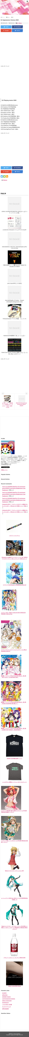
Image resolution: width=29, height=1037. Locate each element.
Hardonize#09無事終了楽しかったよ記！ (14, 335)
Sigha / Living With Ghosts (14, 986)
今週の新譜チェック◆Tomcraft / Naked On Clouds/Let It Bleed (14, 265)
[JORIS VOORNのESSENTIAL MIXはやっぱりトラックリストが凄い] (14, 204)
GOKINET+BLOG (6, 996)
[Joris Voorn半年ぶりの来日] (14, 276)
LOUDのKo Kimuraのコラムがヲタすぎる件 (14, 229)
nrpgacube (4, 2)
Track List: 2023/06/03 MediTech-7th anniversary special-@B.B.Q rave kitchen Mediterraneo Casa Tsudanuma (13, 488)
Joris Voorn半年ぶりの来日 (14, 283)
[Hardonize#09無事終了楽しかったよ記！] (14, 328)
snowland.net (5, 1002)
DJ (17, 23)
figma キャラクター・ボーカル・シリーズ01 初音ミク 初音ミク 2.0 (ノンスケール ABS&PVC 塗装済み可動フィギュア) (14, 928)
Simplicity (18, 1033)
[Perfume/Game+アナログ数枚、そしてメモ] (14, 311)
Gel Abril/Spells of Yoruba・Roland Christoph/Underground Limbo (14, 301)
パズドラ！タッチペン (14, 535)
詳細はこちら (4, 469)
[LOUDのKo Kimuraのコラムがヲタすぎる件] (14, 222)
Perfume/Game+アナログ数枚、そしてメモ (14, 318)
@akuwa (5, 180)
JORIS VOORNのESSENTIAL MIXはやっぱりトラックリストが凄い (15, 212)
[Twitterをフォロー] (2, 177)
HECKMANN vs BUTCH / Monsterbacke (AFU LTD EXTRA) (14, 247)
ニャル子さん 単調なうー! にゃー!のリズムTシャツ (14, 782)
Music (20, 23)
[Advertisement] (14, 48)
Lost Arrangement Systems (8, 998)
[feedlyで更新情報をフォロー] (4, 177)
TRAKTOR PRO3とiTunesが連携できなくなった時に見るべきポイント (14, 353)
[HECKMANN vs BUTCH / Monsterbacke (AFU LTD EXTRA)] (14, 239)
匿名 (25, 506)
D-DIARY (4, 993)
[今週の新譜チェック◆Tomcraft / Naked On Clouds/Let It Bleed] (14, 257)
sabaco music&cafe (7, 1000)
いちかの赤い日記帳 (7, 1004)
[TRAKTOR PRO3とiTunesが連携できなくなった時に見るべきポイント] (14, 345)
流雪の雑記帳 (5, 1008)
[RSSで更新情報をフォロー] (7, 177)
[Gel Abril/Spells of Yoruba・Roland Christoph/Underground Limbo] (14, 293)
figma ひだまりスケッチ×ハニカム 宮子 (14, 870)
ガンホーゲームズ (6, 1006)
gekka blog (4, 995)
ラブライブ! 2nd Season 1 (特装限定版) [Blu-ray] (14, 584)
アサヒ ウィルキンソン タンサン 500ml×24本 (14, 957)
